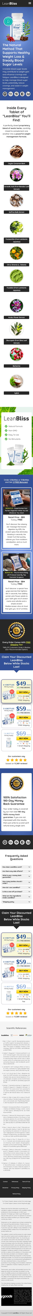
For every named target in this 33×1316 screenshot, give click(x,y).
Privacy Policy (15, 1187)
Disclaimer (5, 1187)
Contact (5, 1181)
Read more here (18, 1285)
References (15, 1181)
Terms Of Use (26, 1181)
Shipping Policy (26, 1187)
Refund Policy (16, 1194)
